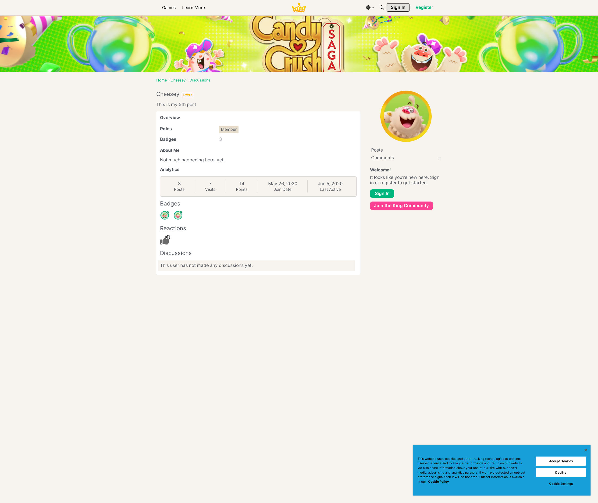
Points (242, 189)
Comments (406, 157)
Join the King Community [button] (401, 205)
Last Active (330, 189)
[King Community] (299, 8)
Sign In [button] (382, 193)
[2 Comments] (164, 215)
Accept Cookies (561, 461)
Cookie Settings (561, 483)
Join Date (283, 189)
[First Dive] (178, 215)
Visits (210, 189)
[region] (502, 470)
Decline (560, 472)
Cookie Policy (438, 481)
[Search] (382, 7)
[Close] (585, 450)
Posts (179, 189)
